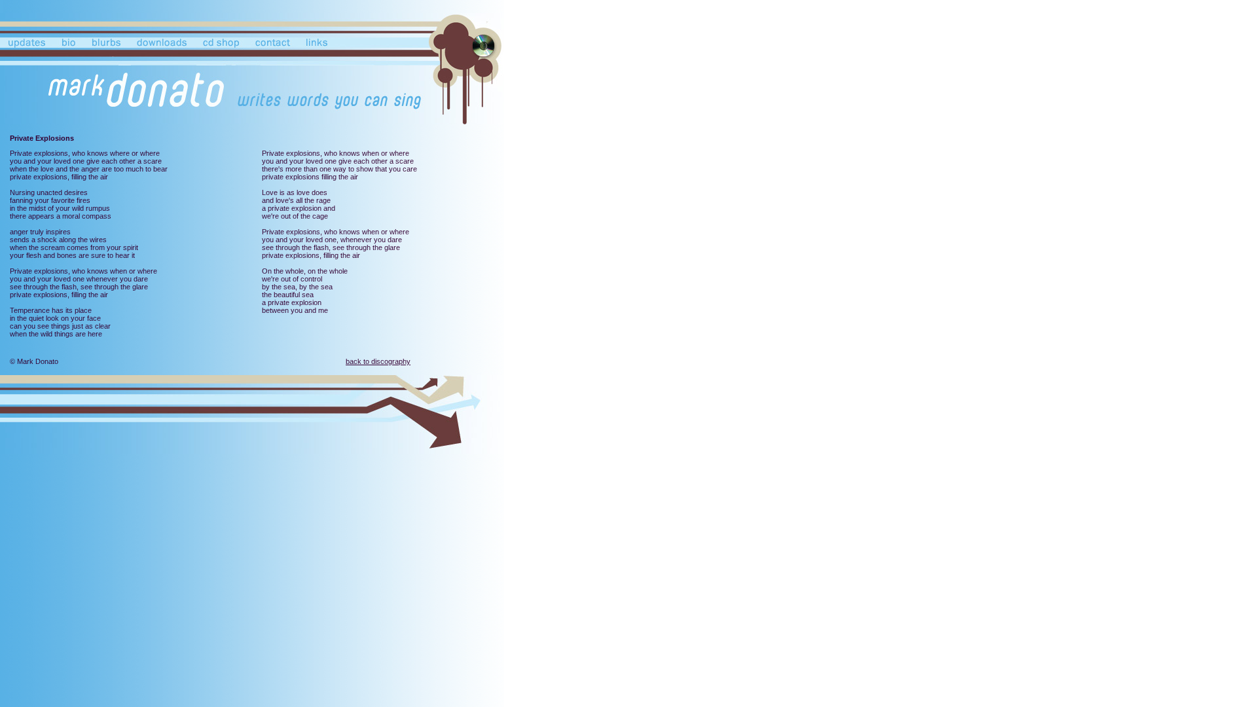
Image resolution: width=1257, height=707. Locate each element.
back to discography (378, 361)
